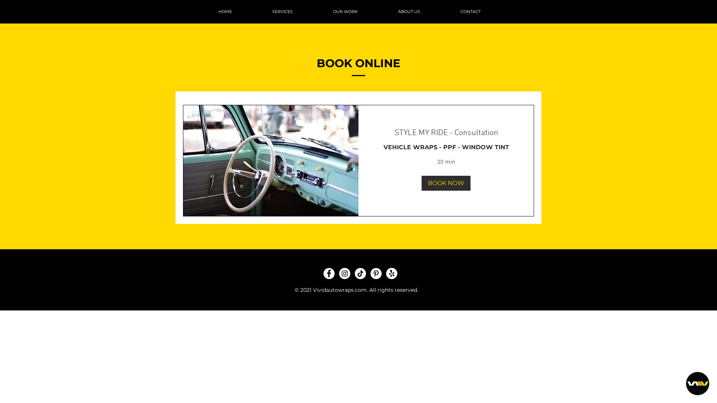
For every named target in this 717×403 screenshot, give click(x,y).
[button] (446, 183)
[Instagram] (344, 273)
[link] (446, 133)
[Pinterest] (376, 273)
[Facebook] (329, 273)
